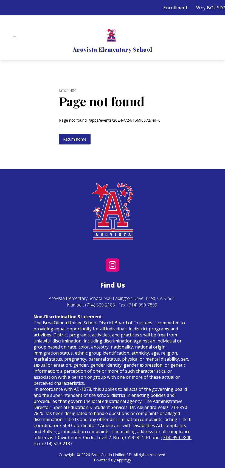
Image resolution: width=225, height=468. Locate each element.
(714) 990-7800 (176, 437)
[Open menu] (14, 38)
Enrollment (175, 8)
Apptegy (124, 460)
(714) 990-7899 (142, 305)
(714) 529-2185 (100, 305)
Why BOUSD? (210, 8)
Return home (74, 139)
